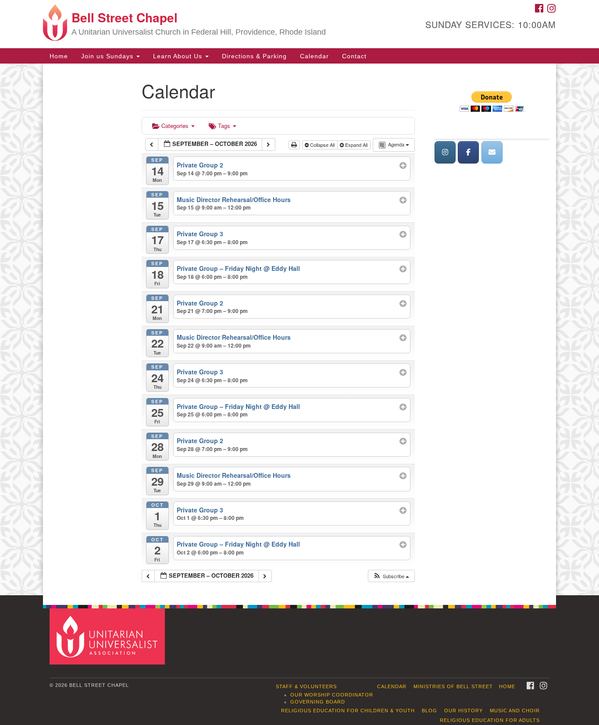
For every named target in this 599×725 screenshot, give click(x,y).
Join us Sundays (108, 56)
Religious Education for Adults (490, 720)
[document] (299, 329)
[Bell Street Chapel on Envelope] (492, 152)
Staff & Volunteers (306, 686)
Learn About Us (178, 56)
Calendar (314, 56)
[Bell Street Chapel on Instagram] (445, 152)
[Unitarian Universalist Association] (108, 636)
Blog (429, 710)
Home (59, 56)
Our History (463, 710)
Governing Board (317, 701)
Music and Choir (515, 710)
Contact (354, 56)
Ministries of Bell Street (453, 686)
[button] (391, 576)
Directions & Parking (254, 56)
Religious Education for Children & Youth (348, 710)
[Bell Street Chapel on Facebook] (468, 152)
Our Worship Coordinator (331, 694)
